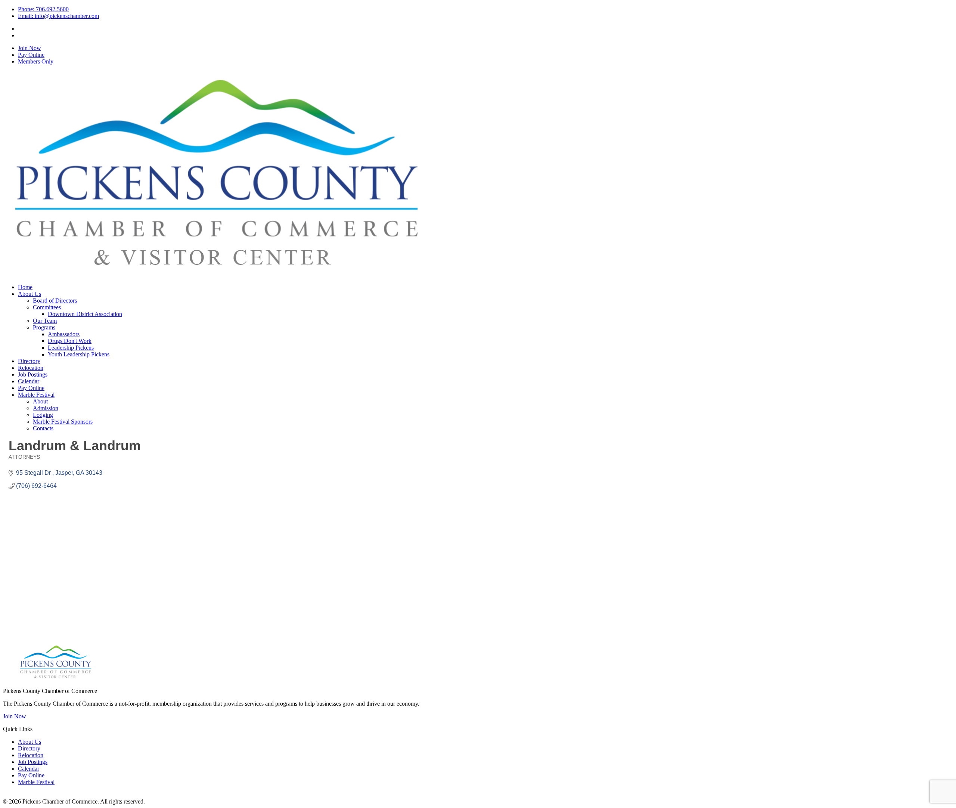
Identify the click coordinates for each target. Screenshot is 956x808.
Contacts (43, 428)
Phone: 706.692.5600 (43, 9)
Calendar (28, 381)
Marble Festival (36, 394)
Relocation (30, 368)
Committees (47, 307)
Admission (45, 408)
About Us (29, 294)
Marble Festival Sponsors (63, 421)
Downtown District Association (85, 314)
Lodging (43, 415)
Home (25, 287)
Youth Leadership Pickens (78, 354)
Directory (29, 361)
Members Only (35, 61)
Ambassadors (64, 334)
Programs (44, 327)
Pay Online (31, 55)
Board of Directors (55, 300)
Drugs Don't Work (69, 341)
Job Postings (32, 374)
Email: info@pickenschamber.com (58, 16)
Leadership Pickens (71, 347)
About (40, 401)
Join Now (29, 48)
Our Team (45, 321)
